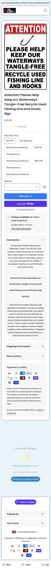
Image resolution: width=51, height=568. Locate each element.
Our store (13, 523)
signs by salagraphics (29, 538)
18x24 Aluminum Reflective (17, 174)
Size (11, 135)
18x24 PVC (39, 161)
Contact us (11, 413)
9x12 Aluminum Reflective (17, 147)
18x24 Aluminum (13, 167)
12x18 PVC (38, 147)
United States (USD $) (27, 532)
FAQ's (39, 410)
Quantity (8, 181)
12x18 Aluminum (13, 154)
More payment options (25, 209)
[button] (45, 564)
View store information (21, 229)
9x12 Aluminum (26, 141)
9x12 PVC (10, 141)
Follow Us (12, 514)
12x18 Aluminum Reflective (17, 161)
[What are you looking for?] (45, 10)
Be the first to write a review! (25, 479)
